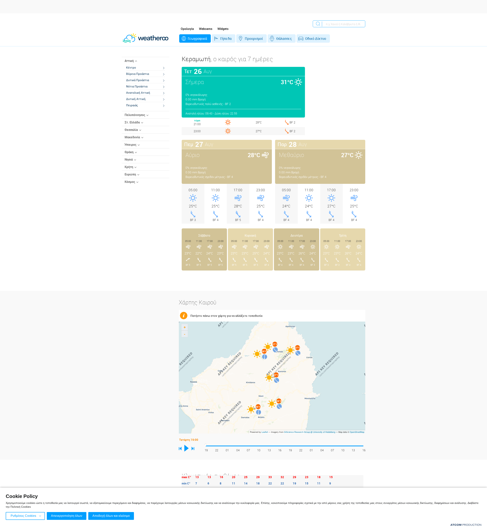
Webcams (205, 29)
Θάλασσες (284, 38)
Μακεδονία (132, 137)
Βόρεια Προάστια (137, 74)
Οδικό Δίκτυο (315, 38)
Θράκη (129, 152)
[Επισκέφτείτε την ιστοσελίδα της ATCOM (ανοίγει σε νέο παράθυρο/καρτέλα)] (465, 524)
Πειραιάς (132, 105)
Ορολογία (187, 29)
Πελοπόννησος (135, 115)
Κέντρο (131, 67)
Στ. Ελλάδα (132, 122)
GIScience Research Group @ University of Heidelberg (309, 431)
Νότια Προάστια (136, 86)
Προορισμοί (254, 38)
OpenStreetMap (357, 431)
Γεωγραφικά (197, 38)
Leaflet (265, 431)
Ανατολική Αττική (138, 92)
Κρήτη (129, 167)
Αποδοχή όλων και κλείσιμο (111, 515)
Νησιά (129, 159)
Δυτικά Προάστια (137, 80)
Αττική (129, 61)
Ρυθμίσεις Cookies (23, 515)
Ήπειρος (130, 144)
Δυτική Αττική (136, 99)
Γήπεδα (226, 38)
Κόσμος (130, 182)
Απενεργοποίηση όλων (66, 515)
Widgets (222, 29)
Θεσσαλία (131, 130)
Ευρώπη (130, 174)
